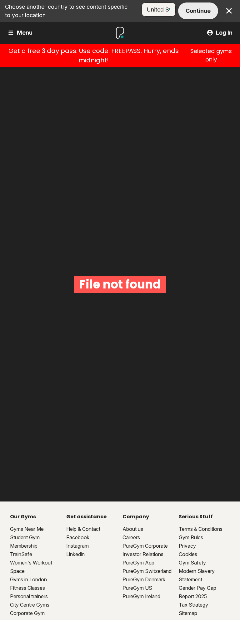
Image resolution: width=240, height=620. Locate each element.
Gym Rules (191, 537)
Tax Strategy (193, 605)
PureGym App (138, 562)
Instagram (77, 546)
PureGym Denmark (143, 579)
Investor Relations (142, 554)
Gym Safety (192, 562)
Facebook (77, 537)
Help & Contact (83, 529)
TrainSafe (21, 554)
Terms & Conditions (200, 529)
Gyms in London (28, 579)
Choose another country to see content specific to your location (66, 10)
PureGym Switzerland (147, 571)
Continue (198, 10)
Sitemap (188, 613)
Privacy (187, 546)
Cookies (188, 554)
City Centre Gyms (29, 605)
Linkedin (75, 554)
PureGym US (137, 588)
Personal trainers (29, 596)
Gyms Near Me (27, 529)
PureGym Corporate (145, 546)
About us (132, 529)
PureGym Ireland (141, 596)
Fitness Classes (27, 588)
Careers (131, 537)
